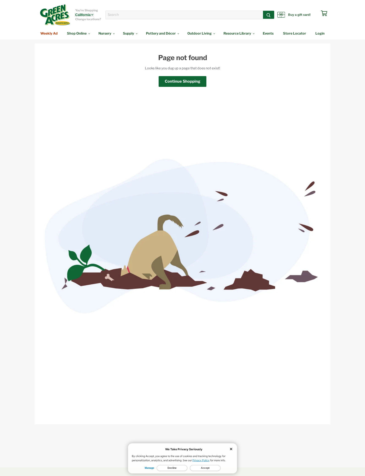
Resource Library (237, 33)
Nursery (105, 33)
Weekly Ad (49, 33)
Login (320, 33)
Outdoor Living (199, 33)
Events (268, 33)
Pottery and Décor (161, 33)
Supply (129, 33)
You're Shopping (86, 10)
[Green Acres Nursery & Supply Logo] (55, 14)
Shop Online (77, 33)
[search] (184, 15)
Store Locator (294, 33)
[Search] (268, 15)
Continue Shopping (182, 81)
